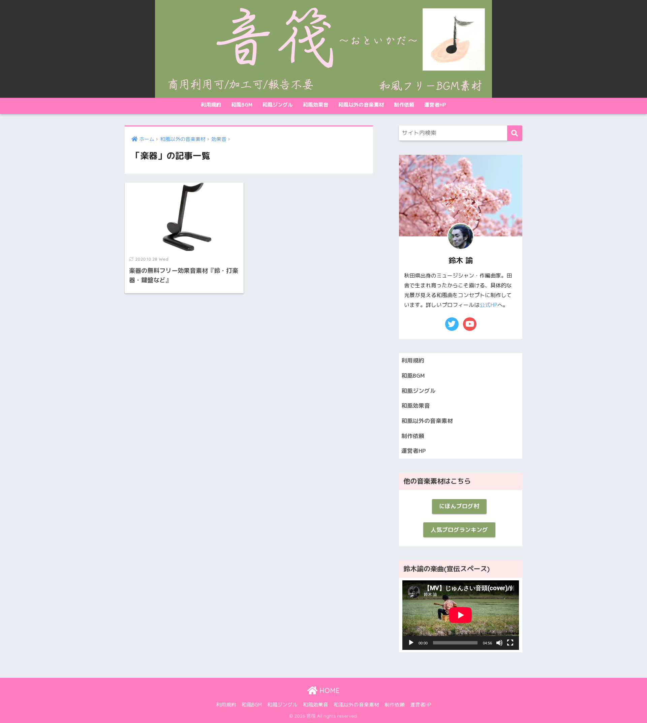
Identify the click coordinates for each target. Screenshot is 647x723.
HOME (328, 690)
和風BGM (241, 104)
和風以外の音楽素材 (361, 104)
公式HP (488, 305)
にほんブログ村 (459, 506)
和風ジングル (278, 104)
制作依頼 (404, 104)
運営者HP (435, 104)
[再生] (411, 642)
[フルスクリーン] (510, 642)
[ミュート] (499, 642)
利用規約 (211, 104)
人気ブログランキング (459, 529)
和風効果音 (315, 104)
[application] (460, 615)
